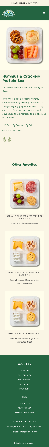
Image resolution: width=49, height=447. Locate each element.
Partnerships (24, 380)
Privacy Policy (24, 408)
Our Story (24, 384)
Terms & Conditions (24, 413)
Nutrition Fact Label (12, 131)
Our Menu (24, 371)
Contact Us (24, 403)
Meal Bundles (24, 375)
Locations (24, 389)
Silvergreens (28, 443)
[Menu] (44, 13)
